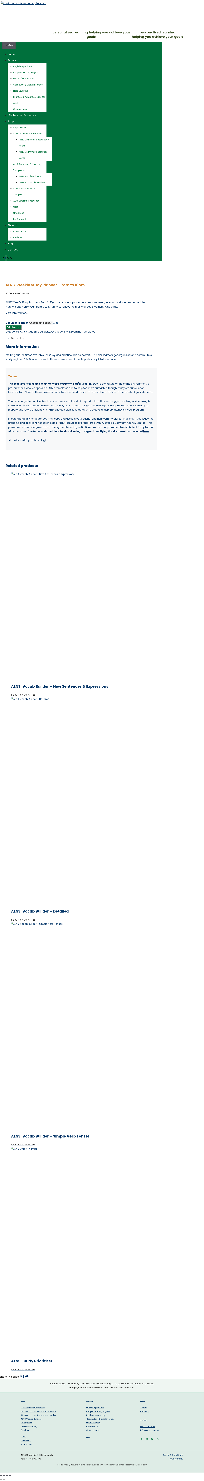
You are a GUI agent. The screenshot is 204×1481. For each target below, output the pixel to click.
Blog (10, 243)
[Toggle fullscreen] (4, 1475)
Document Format (17, 322)
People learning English (25, 72)
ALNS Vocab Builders (30, 176)
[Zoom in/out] (1, 1475)
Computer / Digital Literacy (28, 84)
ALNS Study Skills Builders (32, 182)
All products (19, 127)
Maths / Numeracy (23, 78)
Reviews (17, 237)
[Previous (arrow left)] (1, 1479)
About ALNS (19, 231)
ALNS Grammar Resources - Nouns (38, 1411)
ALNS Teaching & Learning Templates (72, 331)
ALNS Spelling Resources (26, 200)
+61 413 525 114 (147, 1426)
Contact (13, 249)
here (146, 431)
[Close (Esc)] (10, 1475)
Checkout (18, 213)
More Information (16, 313)
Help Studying (20, 90)
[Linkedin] (146, 1439)
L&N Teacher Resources (22, 115)
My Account (19, 219)
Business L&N (93, 1426)
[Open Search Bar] (9, 258)
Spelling (25, 1430)
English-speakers (22, 66)
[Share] (7, 1475)
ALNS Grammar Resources (27, 133)
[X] (157, 1439)
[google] (152, 1439)
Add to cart (13, 327)
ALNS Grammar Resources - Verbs (38, 1415)
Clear (56, 322)
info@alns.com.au (149, 1430)
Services (13, 60)
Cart (15, 206)
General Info (20, 109)
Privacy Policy (176, 1458)
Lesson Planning (29, 1426)
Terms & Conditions (173, 1455)
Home (11, 54)
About (11, 225)
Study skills (26, 1422)
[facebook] (142, 1439)
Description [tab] (18, 338)
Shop (11, 121)
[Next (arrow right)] (4, 1479)
